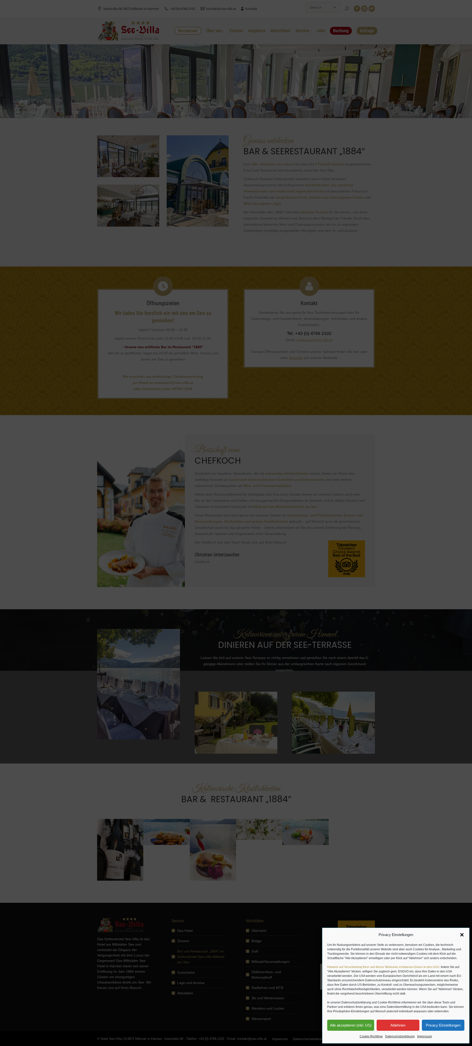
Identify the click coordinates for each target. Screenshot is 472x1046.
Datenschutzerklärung (400, 1036)
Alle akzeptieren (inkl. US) (350, 1025)
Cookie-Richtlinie (371, 1036)
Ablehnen (397, 1025)
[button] (461, 934)
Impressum (424, 1036)
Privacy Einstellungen (443, 1025)
